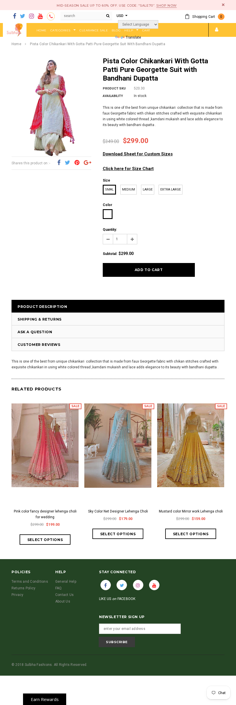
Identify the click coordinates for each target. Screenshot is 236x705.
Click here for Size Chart (128, 168)
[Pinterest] (77, 163)
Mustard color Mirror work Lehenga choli (191, 511)
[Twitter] (22, 16)
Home (16, 44)
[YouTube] (40, 16)
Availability (113, 96)
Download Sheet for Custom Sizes (138, 154)
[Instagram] (31, 16)
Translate (133, 37)
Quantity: (110, 230)
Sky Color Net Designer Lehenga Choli (118, 511)
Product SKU (114, 88)
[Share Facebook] (58, 163)
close (223, 4)
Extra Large (170, 189)
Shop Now (166, 5)
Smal (109, 189)
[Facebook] (14, 16)
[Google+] (87, 163)
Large (148, 189)
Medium (128, 189)
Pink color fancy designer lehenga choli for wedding (45, 514)
